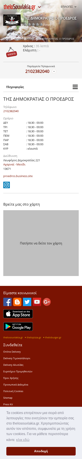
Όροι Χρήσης (10, 378)
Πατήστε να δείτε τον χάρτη (41, 243)
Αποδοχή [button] (41, 451)
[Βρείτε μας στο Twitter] (27, 305)
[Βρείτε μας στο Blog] (17, 305)
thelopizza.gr (34, 337)
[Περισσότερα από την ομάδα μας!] (39, 7)
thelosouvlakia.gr (13, 337)
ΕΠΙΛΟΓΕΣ (67, 7)
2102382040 (37, 71)
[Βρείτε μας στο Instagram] (6, 187)
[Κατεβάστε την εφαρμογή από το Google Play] (18, 329)
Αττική (7, 38)
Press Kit (8, 404)
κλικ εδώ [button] (23, 440)
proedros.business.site (18, 176)
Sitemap (7, 397)
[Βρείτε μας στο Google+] (47, 305)
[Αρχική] (19, 7)
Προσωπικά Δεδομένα (15, 384)
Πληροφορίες (15, 87)
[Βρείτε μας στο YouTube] (37, 305)
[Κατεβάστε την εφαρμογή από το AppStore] (18, 317)
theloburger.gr (53, 337)
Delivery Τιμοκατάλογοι (16, 358)
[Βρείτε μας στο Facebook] (7, 305)
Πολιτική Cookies (13, 391)
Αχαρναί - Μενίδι (24, 38)
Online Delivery (12, 351)
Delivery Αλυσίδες (13, 364)
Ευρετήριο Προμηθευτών (17, 371)
